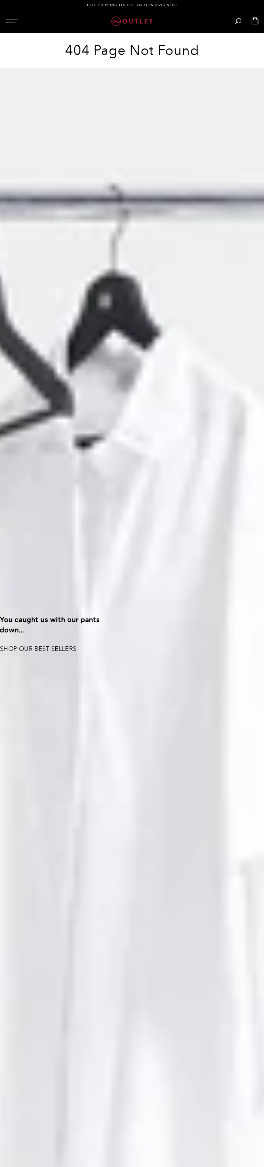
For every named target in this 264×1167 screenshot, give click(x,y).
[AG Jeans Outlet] (132, 21)
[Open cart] (255, 21)
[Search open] (238, 21)
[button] (12, 21)
